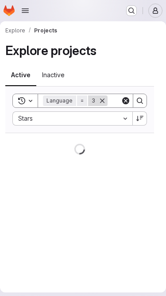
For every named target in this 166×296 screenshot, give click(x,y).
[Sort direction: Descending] (140, 118)
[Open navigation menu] (25, 11)
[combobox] (72, 118)
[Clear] (125, 100)
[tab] (20, 75)
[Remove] (102, 100)
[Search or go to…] (131, 10)
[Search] (140, 101)
